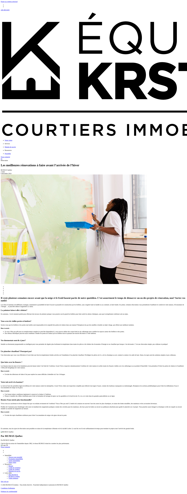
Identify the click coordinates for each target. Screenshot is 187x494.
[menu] (95, 144)
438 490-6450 (5, 10)
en (1, 159)
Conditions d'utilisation (8, 488)
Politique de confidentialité (9, 491)
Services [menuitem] (7, 143)
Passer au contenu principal (9, 1)
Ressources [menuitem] (8, 150)
